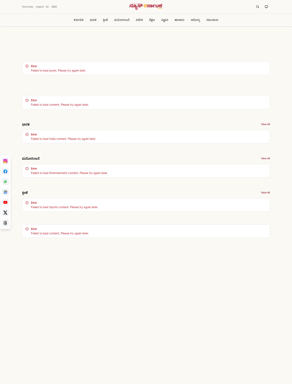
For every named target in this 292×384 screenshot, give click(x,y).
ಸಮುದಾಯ (212, 19)
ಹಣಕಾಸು (180, 19)
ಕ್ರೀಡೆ (105, 19)
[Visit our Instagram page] (5, 161)
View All (265, 124)
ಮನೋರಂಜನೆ (122, 19)
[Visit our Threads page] (5, 223)
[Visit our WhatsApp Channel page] (5, 181)
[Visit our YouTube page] (5, 202)
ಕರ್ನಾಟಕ (78, 19)
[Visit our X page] (5, 212)
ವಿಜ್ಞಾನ (164, 19)
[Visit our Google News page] (5, 192)
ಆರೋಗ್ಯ (195, 19)
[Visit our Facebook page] (5, 171)
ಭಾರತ (93, 19)
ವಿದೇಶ (139, 19)
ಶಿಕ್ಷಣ (152, 19)
